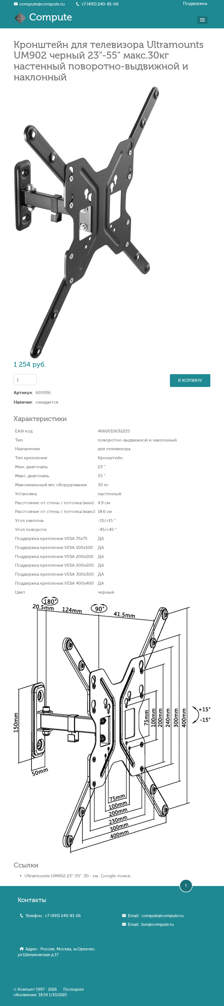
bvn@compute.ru (158, 924)
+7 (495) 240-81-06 (100, 4)
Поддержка (195, 3)
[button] (202, 20)
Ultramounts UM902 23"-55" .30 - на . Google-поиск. (78, 875)
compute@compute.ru (42, 4)
